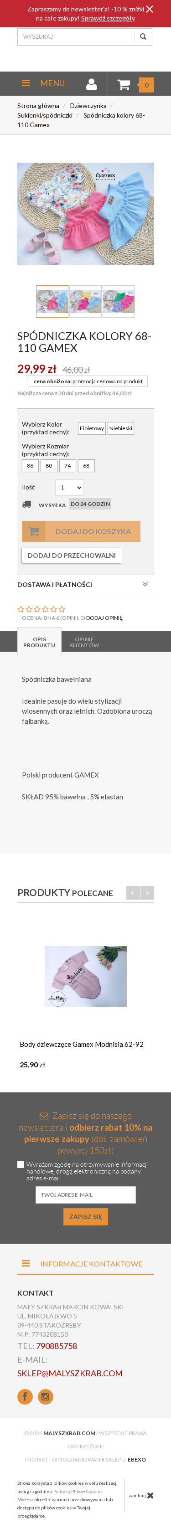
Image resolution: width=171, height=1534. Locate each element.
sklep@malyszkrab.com (70, 1373)
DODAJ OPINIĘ (104, 617)
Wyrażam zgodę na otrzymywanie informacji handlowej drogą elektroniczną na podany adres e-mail (87, 1171)
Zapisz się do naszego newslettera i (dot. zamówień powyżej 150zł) (85, 1133)
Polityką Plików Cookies (78, 1491)
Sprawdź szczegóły (108, 18)
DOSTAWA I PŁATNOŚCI (54, 584)
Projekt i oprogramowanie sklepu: (85, 1459)
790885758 (56, 1346)
